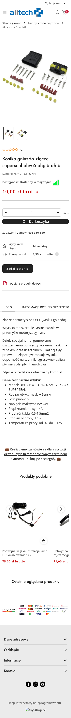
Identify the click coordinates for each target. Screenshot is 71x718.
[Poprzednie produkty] (9, 509)
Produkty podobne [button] (36, 476)
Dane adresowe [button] (16, 639)
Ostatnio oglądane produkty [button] (35, 581)
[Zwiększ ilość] (58, 212)
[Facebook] (28, 684)
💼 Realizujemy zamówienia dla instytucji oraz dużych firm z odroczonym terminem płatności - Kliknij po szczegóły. (35, 454)
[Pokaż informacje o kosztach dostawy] (57, 254)
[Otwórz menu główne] (4, 12)
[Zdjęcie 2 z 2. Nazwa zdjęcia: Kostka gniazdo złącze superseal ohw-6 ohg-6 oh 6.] (22, 133)
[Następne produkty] (61, 509)
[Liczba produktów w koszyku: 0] (64, 12)
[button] (62, 78)
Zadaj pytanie (18, 269)
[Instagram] (35, 684)
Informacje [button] (12, 660)
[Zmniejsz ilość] (5, 212)
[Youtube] (42, 684)
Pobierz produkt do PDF (25, 283)
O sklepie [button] (11, 649)
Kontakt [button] (9, 670)
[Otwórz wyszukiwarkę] (58, 12)
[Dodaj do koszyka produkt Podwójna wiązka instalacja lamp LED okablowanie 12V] (43, 540)
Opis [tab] (9, 307)
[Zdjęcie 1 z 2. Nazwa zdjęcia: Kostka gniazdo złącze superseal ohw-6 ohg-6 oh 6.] (8, 133)
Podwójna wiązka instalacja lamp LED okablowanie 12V (25, 553)
